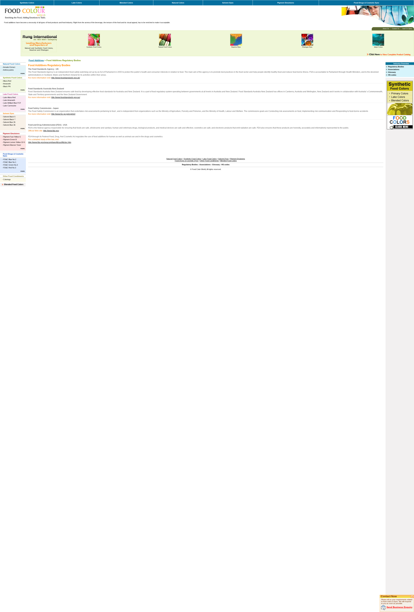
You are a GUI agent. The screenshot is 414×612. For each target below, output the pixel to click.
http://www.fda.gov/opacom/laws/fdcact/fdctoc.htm (49, 142)
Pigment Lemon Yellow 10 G (14, 142)
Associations (393, 69)
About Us (386, 28)
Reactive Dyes (236, 47)
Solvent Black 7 (9, 119)
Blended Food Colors (13, 184)
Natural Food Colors (165, 47)
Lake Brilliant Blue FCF (12, 103)
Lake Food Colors (10, 94)
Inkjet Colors (378, 47)
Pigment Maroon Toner (12, 145)
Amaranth (7, 84)
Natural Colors (178, 3)
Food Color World (199, 169)
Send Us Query (407, 28)
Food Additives (36, 60)
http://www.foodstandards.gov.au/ (65, 97)
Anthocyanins (8, 70)
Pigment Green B (10, 139)
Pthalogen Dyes (307, 47)
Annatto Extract (9, 67)
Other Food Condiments (13, 176)
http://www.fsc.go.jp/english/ (63, 114)
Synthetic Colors (27, 3)
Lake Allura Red (9, 97)
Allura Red (7, 81)
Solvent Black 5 (9, 117)
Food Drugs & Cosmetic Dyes (366, 3)
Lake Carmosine (9, 106)
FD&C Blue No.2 (9, 159)
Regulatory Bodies (396, 67)
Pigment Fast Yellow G (12, 137)
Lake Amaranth (9, 100)
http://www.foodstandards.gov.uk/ (65, 78)
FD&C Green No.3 (10, 165)
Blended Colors (126, 3)
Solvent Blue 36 (9, 125)
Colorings (7, 179)
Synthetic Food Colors (94, 47)
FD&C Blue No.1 (9, 162)
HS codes (392, 75)
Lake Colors (77, 3)
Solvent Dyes (227, 3)
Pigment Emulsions (285, 3)
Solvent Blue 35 (9, 122)
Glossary (392, 72)
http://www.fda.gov (51, 131)
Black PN (7, 86)
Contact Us (395, 28)
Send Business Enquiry (399, 607)
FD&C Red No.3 (9, 168)
